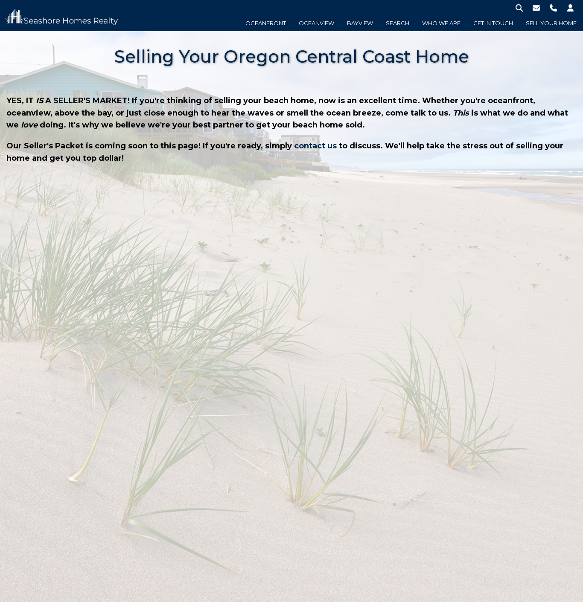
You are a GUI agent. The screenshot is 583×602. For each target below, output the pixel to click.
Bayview (360, 23)
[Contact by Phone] (553, 7)
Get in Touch (493, 23)
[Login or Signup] (570, 7)
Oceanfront (265, 23)
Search (397, 23)
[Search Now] (519, 7)
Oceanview (316, 23)
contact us (315, 145)
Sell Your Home (551, 23)
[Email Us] (536, 7)
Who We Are (441, 23)
